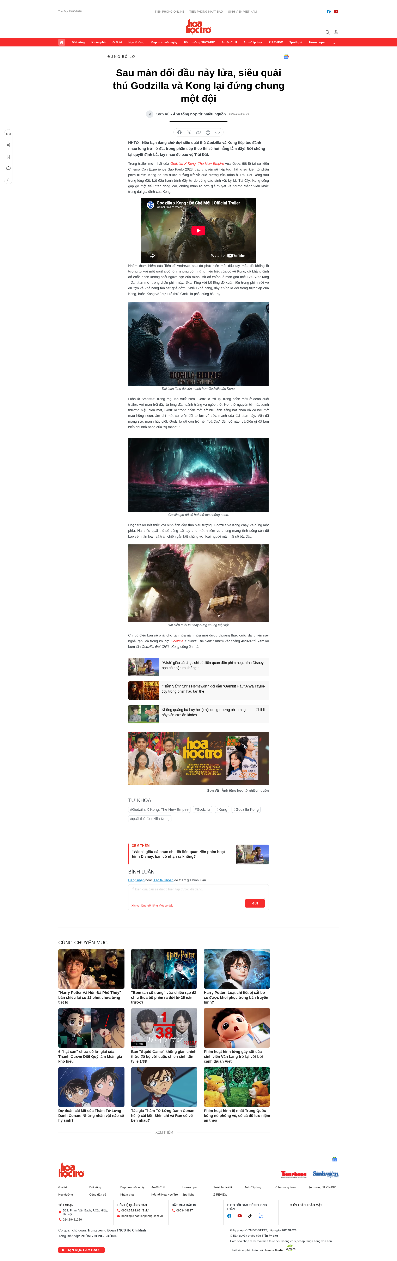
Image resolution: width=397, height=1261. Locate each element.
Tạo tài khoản (163, 880)
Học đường (136, 42)
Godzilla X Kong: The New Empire (197, 164)
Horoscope (317, 42)
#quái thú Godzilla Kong (150, 819)
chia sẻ (179, 132)
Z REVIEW (276, 42)
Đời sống (78, 42)
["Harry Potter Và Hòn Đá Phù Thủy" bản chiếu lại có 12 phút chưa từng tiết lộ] (91, 969)
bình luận (217, 132)
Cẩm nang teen (285, 1187)
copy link (198, 132)
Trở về (8, 180)
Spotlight (295, 42)
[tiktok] (252, 1216)
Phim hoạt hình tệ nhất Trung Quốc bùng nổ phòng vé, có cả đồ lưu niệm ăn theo (237, 1115)
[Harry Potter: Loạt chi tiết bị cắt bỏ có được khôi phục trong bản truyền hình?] (237, 969)
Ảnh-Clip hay (253, 42)
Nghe (8, 133)
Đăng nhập (136, 880)
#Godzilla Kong (246, 809)
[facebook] (328, 11)
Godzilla (177, 641)
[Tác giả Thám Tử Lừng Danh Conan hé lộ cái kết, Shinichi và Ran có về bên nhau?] (164, 1087)
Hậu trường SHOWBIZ (199, 42)
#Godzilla (202, 809)
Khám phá (98, 42)
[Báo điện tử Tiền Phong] (293, 1175)
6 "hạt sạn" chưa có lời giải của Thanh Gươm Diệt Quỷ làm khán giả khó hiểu (90, 1056)
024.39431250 (72, 1219)
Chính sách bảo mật (306, 1205)
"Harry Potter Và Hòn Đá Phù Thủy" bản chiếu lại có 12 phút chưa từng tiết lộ (89, 997)
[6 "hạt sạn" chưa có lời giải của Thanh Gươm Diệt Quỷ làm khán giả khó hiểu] (91, 1028)
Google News (286, 56)
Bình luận (8, 168)
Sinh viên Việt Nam (242, 11)
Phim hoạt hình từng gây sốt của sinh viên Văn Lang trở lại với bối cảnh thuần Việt (233, 1056)
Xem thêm (335, 42)
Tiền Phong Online (169, 11)
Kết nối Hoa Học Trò (164, 1194)
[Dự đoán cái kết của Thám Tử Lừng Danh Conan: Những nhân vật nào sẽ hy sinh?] (91, 1087)
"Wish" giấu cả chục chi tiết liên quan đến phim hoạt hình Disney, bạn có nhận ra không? (213, 665)
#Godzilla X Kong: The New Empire (159, 809)
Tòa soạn (65, 1205)
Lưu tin (8, 157)
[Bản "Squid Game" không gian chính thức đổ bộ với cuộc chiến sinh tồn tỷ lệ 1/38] (164, 1028)
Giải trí (117, 42)
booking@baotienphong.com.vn (142, 1215)
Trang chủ (61, 42)
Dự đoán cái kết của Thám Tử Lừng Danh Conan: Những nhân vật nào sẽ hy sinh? (91, 1115)
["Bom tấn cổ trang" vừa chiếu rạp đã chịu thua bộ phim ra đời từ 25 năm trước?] (164, 969)
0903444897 (184, 1210)
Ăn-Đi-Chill (229, 42)
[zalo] (263, 1216)
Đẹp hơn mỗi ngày (164, 42)
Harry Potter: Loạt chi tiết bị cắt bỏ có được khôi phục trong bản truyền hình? (236, 997)
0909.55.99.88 (130, 1210)
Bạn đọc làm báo (83, 1250)
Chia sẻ (8, 145)
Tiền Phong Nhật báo (206, 11)
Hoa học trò (71, 1170)
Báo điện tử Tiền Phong (199, 26)
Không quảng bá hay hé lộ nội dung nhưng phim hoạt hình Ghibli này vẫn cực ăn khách (213, 712)
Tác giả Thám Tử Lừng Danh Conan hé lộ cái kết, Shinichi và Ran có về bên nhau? (162, 1115)
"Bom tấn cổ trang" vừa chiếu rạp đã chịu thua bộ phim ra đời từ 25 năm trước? (163, 997)
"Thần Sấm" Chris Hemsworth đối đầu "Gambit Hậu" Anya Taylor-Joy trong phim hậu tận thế (213, 688)
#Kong (221, 809)
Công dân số (97, 1194)
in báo (208, 132)
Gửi (255, 903)
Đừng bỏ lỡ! (122, 56)
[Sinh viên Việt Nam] (326, 1175)
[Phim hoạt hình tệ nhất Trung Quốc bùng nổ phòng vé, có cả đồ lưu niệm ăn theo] (237, 1087)
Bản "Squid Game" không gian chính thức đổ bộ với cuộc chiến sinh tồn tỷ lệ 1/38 (163, 1056)
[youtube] (336, 11)
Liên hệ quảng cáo (132, 1205)
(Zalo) (145, 1210)
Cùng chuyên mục (83, 942)
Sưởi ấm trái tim (223, 1187)
